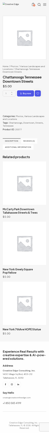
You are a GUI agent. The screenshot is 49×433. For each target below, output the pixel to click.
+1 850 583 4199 (12, 403)
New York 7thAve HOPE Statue (22, 329)
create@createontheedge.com (17, 397)
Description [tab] (11, 141)
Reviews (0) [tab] (29, 141)
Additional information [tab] (18, 147)
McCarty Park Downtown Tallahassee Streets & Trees (20, 210)
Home (5, 66)
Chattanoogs (15, 122)
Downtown (28, 122)
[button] (38, 93)
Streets (39, 122)
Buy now (27, 93)
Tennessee (8, 125)
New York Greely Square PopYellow (18, 271)
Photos (14, 66)
